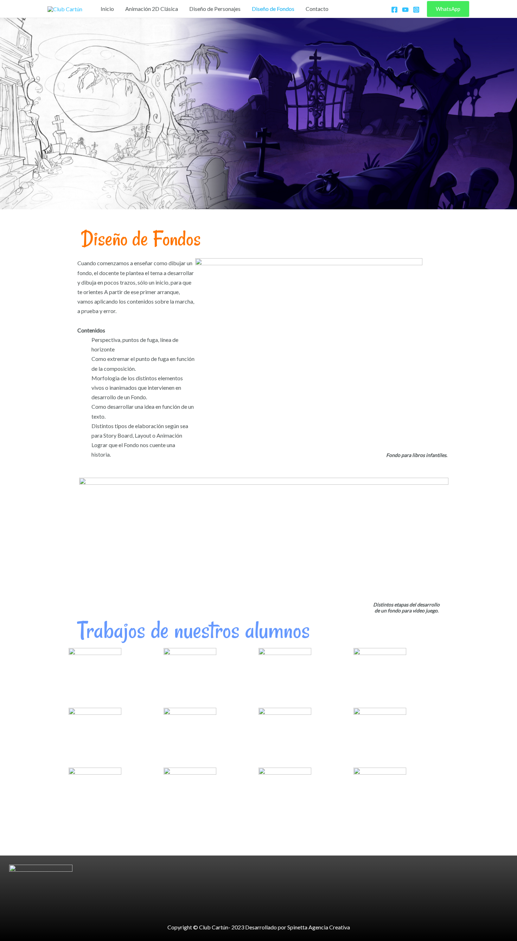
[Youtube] (405, 9)
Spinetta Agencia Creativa (318, 927)
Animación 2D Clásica (151, 8)
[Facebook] (394, 9)
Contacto (317, 8)
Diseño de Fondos (273, 8)
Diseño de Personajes (215, 8)
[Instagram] (416, 9)
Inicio (107, 8)
